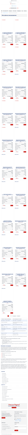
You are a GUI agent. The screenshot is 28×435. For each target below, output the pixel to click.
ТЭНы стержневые (4, 394)
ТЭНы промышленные (4, 390)
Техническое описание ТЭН (6, 426)
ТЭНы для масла (4, 376)
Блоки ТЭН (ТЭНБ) (4, 377)
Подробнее (3, 417)
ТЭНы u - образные (4, 393)
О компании (4, 429)
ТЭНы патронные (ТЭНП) (5, 380)
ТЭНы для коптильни (4, 400)
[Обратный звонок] (17, 8)
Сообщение (16, 426)
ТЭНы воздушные (4, 374)
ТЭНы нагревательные (5, 386)
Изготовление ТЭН (5, 424)
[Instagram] (17, 3)
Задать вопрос (14, 407)
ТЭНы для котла (4, 397)
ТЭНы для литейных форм (5, 381)
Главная (2, 11)
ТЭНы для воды (4, 373)
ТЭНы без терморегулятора (5, 396)
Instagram (19, 420)
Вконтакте (16, 420)
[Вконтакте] (16, 3)
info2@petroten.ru (13, 3)
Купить (12, 44)
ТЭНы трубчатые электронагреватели (6, 389)
